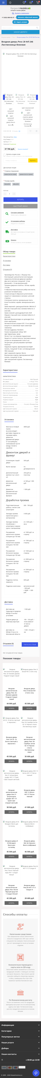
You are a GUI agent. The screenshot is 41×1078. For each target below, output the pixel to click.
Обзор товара (9, 251)
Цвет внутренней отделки (28, 109)
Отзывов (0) (7, 269)
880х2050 (16, 184)
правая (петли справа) (26, 174)
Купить (33, 160)
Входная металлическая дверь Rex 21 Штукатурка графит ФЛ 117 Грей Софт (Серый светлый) (11, 796)
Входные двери (6, 37)
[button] (9, 17)
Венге (10, 125)
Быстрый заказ (20, 206)
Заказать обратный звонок (28, 17)
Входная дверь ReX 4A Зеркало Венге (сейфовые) (29, 843)
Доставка (14, 230)
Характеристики (9, 256)
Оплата (13, 240)
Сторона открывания (11, 171)
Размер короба (8, 181)
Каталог (22, 1067)
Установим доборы (18, 221)
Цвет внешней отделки (11, 111)
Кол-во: (5, 190)
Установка (7, 260)
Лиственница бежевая (28, 125)
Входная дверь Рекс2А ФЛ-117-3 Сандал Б (29, 887)
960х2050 (7, 184)
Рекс (13, 37)
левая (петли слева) (10, 174)
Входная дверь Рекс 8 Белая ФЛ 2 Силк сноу (29, 691)
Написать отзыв (30, 644)
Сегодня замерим (17, 213)
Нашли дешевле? (23, 149)
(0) (19, 131)
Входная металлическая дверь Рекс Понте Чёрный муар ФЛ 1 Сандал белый (11, 889)
